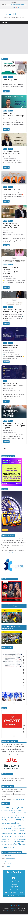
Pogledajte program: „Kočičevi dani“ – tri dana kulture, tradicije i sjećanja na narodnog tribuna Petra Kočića (24, 682)
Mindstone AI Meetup (11, 189)
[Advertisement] (14, 39)
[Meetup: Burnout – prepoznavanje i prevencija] (14, 101)
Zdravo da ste (10, 847)
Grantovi (10, 815)
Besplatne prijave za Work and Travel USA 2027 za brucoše (17, 5)
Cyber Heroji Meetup (11, 79)
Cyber (15, 82)
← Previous (4, 448)
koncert (4, 817)
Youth (3, 844)
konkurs (19, 817)
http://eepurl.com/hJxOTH (19, 799)
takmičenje (16, 836)
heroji (18, 82)
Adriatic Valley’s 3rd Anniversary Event (10, 346)
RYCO (13, 831)
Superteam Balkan (16, 390)
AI (14, 192)
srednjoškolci (11, 833)
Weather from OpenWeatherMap (14, 895)
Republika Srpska (6, 831)
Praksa (9, 826)
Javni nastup (6, 158)
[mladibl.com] (3, 22)
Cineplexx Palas (8, 810)
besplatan (6, 234)
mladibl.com (14, 14)
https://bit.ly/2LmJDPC (9, 552)
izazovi (14, 234)
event (11, 352)
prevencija (19, 120)
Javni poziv (22, 815)
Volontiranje (14, 841)
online (19, 314)
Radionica (8, 828)
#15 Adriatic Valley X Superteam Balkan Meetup (13, 385)
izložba (15, 815)
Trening (12, 839)
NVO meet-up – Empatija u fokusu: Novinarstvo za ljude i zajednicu (14, 425)
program (16, 826)
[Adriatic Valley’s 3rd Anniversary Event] (14, 334)
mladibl (11, 82)
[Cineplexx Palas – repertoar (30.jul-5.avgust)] (12, 721)
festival (11, 812)
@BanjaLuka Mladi (10, 864)
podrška (12, 823)
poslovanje (21, 234)
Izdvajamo (10, 76)
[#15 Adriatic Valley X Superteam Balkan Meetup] (14, 372)
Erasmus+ (4, 812)
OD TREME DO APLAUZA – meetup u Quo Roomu (13, 152)
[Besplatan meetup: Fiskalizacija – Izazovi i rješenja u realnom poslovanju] (14, 211)
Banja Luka (9, 807)
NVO (17, 432)
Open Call (5, 823)
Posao (20, 823)
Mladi (5, 820)
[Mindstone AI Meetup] (14, 177)
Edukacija (5, 76)
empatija (5, 432)
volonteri (6, 841)
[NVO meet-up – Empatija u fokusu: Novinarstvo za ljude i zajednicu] (14, 411)
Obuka (12, 820)
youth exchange (10, 844)
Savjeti (20, 831)
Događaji (5, 110)
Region (16, 828)
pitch (21, 314)
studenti (7, 836)
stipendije (20, 833)
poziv (4, 826)
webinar (22, 841)
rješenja (4, 235)
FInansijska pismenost (8, 278)
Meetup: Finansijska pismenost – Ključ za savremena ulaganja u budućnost (11, 270)
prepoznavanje (13, 120)
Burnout (5, 120)
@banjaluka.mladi (10, 855)
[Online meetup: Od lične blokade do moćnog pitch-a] (14, 297)
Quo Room (14, 158)
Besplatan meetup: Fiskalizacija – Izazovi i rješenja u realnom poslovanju (11, 226)
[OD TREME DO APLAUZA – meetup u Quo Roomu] (14, 139)
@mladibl (7, 861)
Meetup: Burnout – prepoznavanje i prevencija (13, 114)
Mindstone (21, 192)
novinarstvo (13, 432)
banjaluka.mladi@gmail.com (7, 782)
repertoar (22, 828)
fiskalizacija (10, 234)
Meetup (21, 82)
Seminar (4, 833)
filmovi (16, 812)
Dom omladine (18, 810)
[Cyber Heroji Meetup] (14, 67)
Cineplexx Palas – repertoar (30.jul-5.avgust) (24, 726)
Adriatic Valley (6, 352)
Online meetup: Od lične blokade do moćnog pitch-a (13, 310)
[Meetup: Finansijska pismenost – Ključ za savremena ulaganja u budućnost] (14, 255)
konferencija (11, 817)
